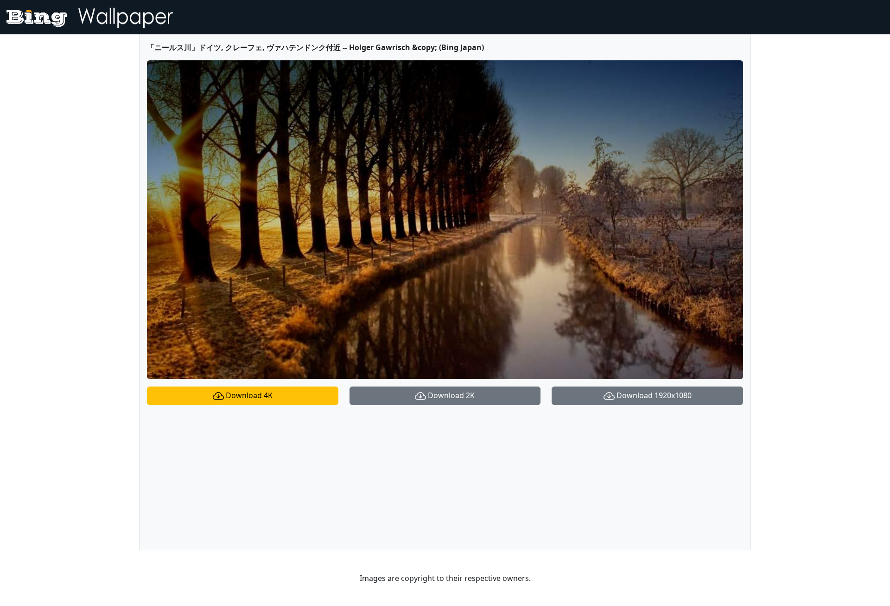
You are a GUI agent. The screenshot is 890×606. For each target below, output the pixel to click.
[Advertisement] (445, 477)
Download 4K (248, 395)
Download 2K (450, 395)
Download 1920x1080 (653, 395)
